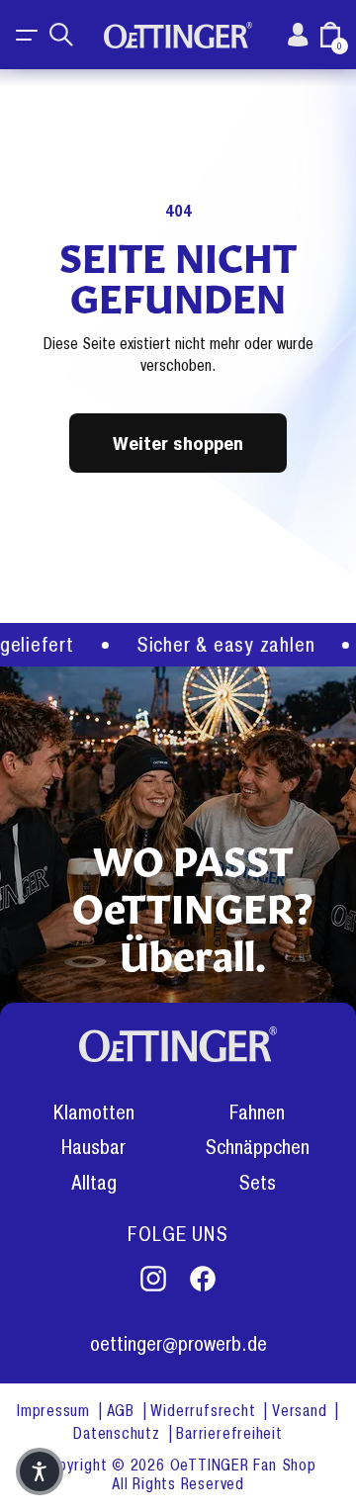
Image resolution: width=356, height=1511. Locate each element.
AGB (123, 1410)
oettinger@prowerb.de (178, 1344)
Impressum (56, 1410)
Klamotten (93, 1113)
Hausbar (93, 1147)
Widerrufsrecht (205, 1410)
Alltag (94, 1183)
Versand (301, 1410)
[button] (28, 34)
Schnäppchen (257, 1147)
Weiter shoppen (178, 442)
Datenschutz (118, 1433)
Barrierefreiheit (229, 1433)
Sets (257, 1183)
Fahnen (257, 1113)
